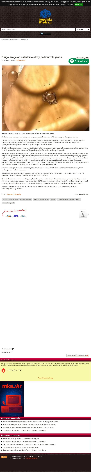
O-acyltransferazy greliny (66, 199)
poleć (88, 214)
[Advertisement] (45, 47)
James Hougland (8, 203)
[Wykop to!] (8, 215)
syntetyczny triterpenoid (10, 199)
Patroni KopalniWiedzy (45, 378)
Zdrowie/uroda (20, 60)
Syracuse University (14, 194)
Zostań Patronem (8, 360)
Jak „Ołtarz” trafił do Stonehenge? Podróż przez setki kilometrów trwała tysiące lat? (29, 444)
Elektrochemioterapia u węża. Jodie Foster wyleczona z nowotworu (24, 430)
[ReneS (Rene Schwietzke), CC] (46, 130)
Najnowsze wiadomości (10, 418)
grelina (53, 199)
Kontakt (31, 456)
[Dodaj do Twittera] (23, 215)
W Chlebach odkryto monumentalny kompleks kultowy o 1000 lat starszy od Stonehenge (31, 422)
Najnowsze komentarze (10, 435)
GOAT (78, 199)
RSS (5, 457)
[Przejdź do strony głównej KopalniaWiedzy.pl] (45, 17)
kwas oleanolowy (25, 199)
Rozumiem (78, 4)
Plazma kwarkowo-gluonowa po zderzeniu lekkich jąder (21, 439)
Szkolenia (40, 456)
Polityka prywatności (18, 456)
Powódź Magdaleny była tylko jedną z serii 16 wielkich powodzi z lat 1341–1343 (28, 427)
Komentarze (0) (8, 349)
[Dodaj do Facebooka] (15, 215)
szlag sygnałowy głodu (41, 199)
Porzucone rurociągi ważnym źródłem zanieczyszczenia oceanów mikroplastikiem (29, 424)
